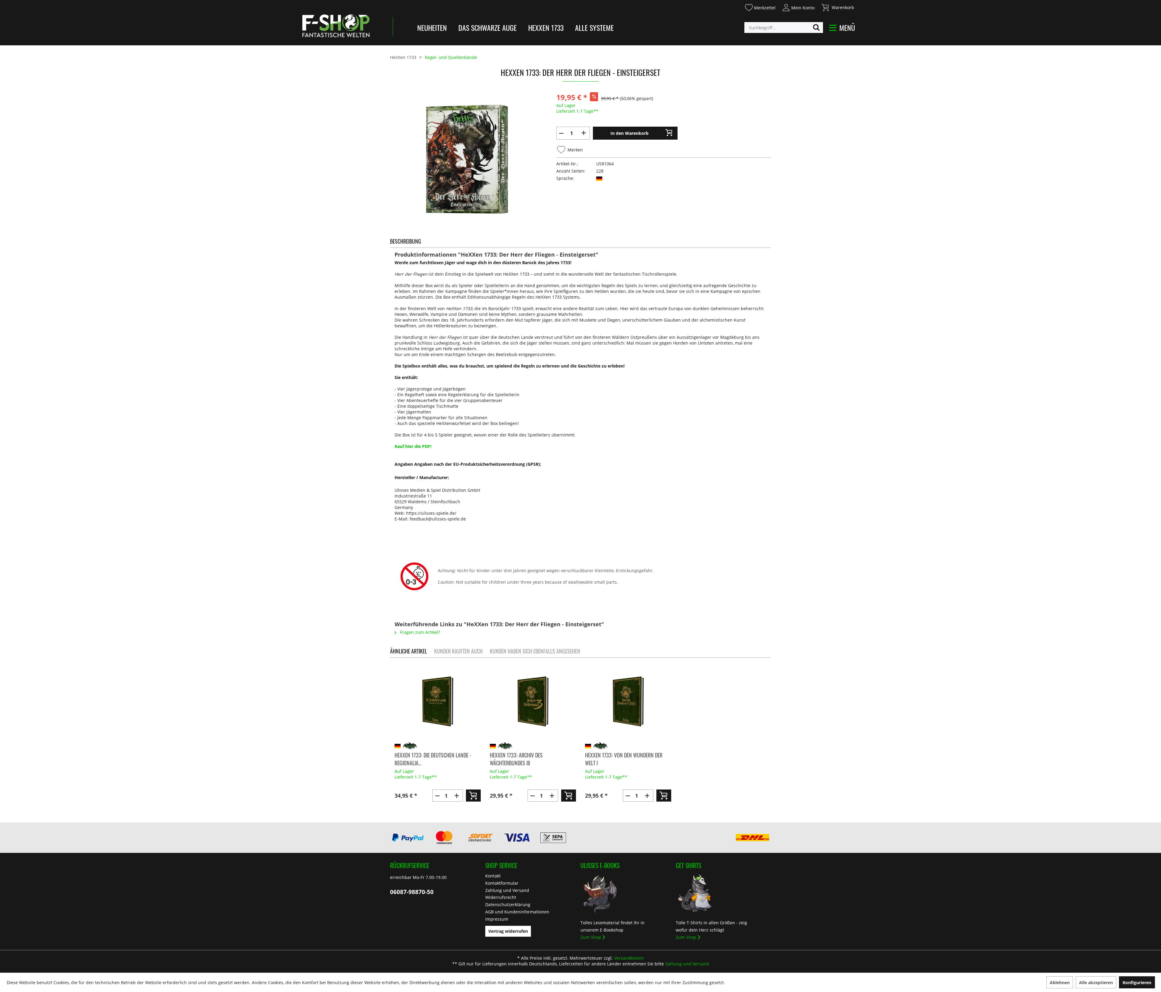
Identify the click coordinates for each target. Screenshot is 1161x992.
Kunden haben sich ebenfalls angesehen (535, 651)
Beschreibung (405, 241)
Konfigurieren (1137, 982)
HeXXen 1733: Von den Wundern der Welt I (623, 759)
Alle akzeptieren (1096, 982)
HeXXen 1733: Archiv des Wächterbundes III (516, 759)
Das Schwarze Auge (487, 27)
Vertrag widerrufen (508, 931)
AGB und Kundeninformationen (517, 912)
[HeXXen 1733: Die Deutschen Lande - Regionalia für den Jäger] (438, 701)
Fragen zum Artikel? (419, 632)
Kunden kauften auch (458, 651)
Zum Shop (590, 937)
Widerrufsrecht (500, 897)
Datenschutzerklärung (507, 904)
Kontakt (493, 876)
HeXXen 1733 (546, 27)
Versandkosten (629, 958)
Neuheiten (432, 27)
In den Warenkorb (629, 133)
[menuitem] (760, 7)
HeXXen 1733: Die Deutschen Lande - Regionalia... (433, 759)
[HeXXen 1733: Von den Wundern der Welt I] (628, 701)
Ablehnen (1060, 982)
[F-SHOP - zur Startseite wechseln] (335, 25)
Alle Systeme (594, 27)
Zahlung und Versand (507, 890)
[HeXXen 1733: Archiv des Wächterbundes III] (533, 701)
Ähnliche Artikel (408, 651)
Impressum (496, 919)
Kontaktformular (502, 883)
